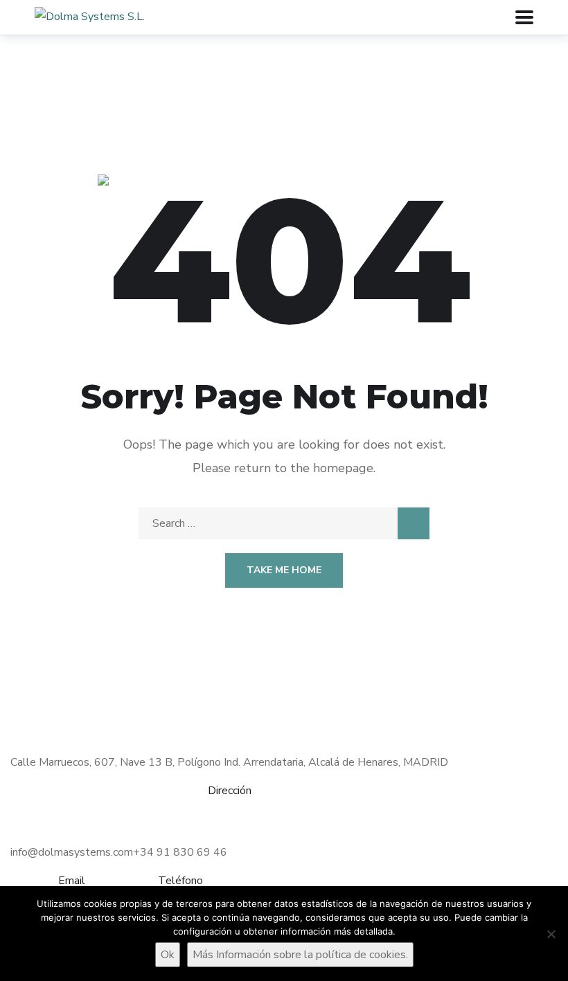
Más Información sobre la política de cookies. (300, 954)
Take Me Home (284, 570)
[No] (551, 934)
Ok (168, 954)
